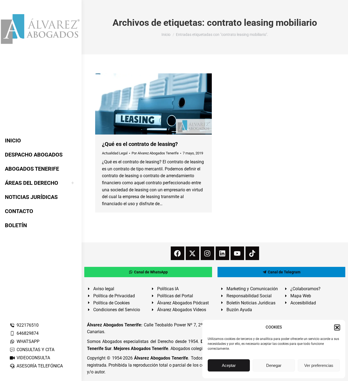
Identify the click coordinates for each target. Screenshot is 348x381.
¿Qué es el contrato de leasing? (140, 144)
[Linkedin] (222, 253)
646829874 (28, 333)
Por (155, 153)
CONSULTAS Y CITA (35, 349)
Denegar (273, 365)
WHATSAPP (28, 341)
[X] (192, 253)
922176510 (28, 325)
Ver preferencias (318, 365)
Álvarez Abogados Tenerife (161, 358)
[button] (337, 327)
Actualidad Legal (115, 153)
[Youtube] (237, 253)
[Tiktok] (252, 253)
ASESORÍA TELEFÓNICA (40, 365)
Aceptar (229, 365)
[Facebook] (177, 253)
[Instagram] (207, 253)
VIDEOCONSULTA (33, 357)
